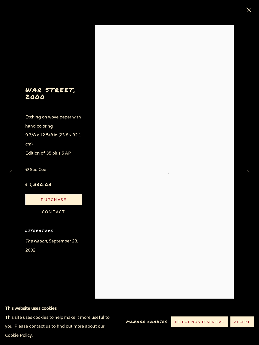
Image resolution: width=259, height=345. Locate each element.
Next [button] (248, 172)
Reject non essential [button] (199, 322)
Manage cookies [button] (146, 322)
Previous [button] (11, 172)
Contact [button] (54, 211)
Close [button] (247, 11)
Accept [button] (242, 322)
